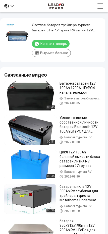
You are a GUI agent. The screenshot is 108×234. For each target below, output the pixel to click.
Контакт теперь (53, 44)
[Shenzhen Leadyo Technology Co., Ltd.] (55, 6)
